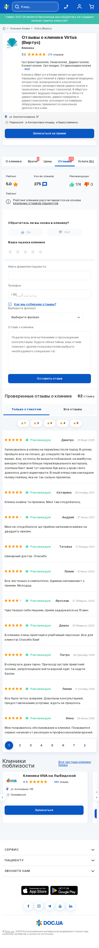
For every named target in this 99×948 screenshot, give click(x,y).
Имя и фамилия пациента (27, 266)
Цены (48, 161)
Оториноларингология (75, 65)
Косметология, (32, 65)
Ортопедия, (51, 65)
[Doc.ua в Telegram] (49, 906)
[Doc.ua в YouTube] (60, 906)
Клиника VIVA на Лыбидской (49, 776)
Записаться (44, 810)
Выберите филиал (22, 308)
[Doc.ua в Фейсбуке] (28, 906)
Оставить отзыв (49, 378)
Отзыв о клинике (21, 327)
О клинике (14, 161)
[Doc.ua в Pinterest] (71, 906)
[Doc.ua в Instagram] (39, 906)
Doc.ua (9, 931)
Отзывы (65, 160)
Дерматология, (79, 62)
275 (50, 54)
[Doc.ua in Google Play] (64, 890)
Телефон (14, 285)
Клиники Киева (18, 28)
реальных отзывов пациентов (35, 203)
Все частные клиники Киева (74, 763)
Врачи (33, 160)
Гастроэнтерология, (35, 62)
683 (56, 782)
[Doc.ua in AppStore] (35, 890)
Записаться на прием (49, 133)
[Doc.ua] (6, 6)
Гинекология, (59, 62)
